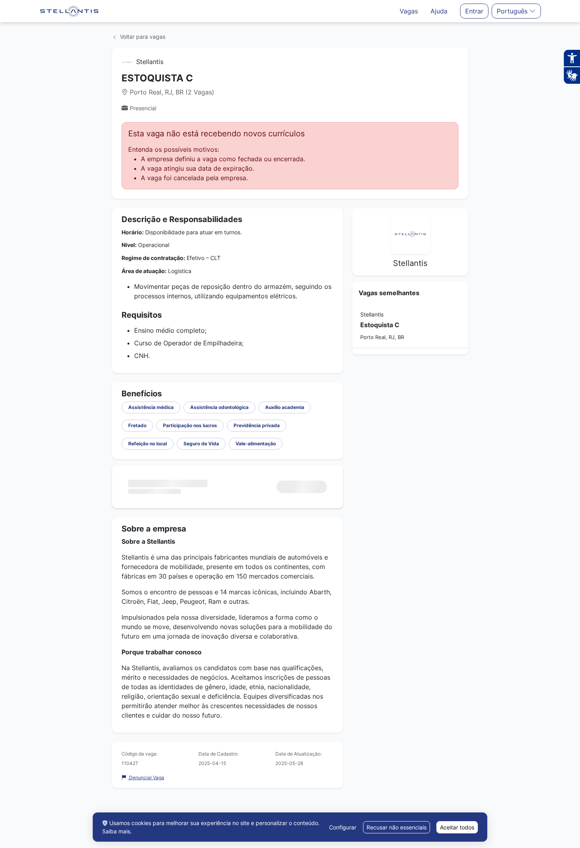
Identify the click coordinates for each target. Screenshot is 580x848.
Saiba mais (116, 831)
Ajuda (438, 11)
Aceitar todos (457, 827)
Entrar (474, 11)
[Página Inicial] (69, 11)
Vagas (409, 11)
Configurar (342, 827)
